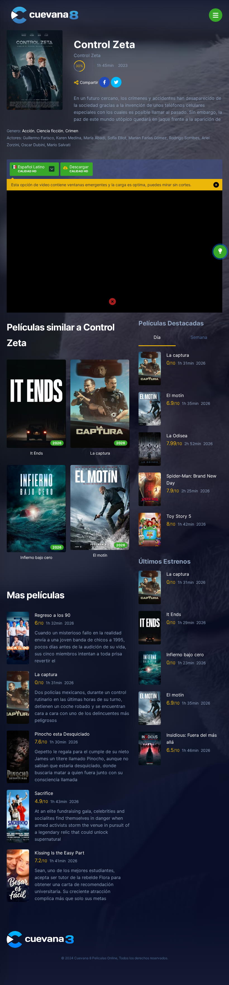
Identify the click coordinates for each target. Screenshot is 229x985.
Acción (28, 130)
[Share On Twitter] (116, 82)
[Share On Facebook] (104, 82)
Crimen (71, 130)
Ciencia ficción (50, 130)
